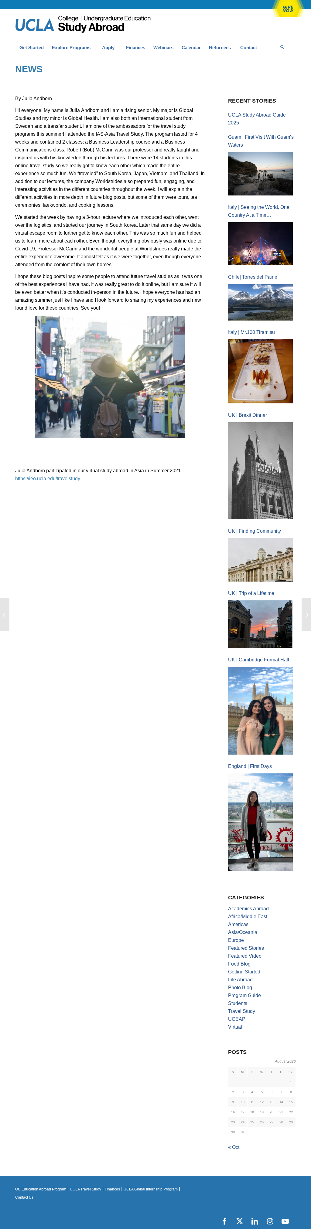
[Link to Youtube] (285, 1221)
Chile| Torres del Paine (252, 277)
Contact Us (24, 1197)
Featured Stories (246, 948)
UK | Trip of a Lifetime (251, 593)
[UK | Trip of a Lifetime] (260, 624)
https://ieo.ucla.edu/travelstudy (47, 478)
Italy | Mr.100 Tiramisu (251, 332)
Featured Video (244, 956)
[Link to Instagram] (270, 1221)
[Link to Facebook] (224, 1221)
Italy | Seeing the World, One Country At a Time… (258, 211)
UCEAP (236, 1019)
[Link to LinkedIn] (254, 1221)
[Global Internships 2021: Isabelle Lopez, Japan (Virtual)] (4, 614)
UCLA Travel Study (85, 1189)
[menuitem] (31, 47)
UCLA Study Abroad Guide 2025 (257, 118)
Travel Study (241, 1011)
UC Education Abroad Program (40, 1189)
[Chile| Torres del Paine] (260, 302)
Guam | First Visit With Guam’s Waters (261, 141)
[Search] (282, 47)
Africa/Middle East (247, 916)
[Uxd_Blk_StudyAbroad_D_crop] (98, 24)
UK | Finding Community (254, 531)
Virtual (235, 1027)
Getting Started (244, 971)
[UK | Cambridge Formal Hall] (260, 711)
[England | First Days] (260, 822)
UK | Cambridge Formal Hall (258, 659)
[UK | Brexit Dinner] (260, 470)
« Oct (233, 1147)
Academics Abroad (248, 908)
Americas (238, 924)
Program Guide (244, 995)
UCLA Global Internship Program (151, 1189)
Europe (236, 940)
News (29, 69)
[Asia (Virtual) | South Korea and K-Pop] (306, 614)
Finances (112, 1189)
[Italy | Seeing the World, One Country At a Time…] (260, 243)
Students (237, 1003)
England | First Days (250, 766)
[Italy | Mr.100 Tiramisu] (260, 371)
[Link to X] (239, 1221)
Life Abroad (240, 979)
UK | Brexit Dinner (247, 415)
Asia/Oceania (242, 932)
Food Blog (239, 963)
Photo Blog (240, 987)
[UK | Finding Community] (260, 559)
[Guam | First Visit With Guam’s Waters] (260, 173)
